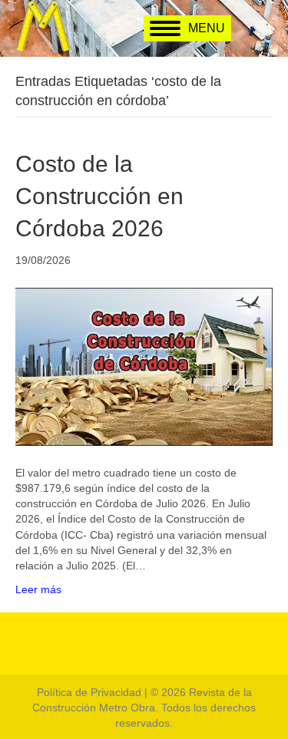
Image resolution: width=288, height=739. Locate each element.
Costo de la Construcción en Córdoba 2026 (99, 196)
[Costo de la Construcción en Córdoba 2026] (144, 365)
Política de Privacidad (89, 692)
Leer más (38, 589)
